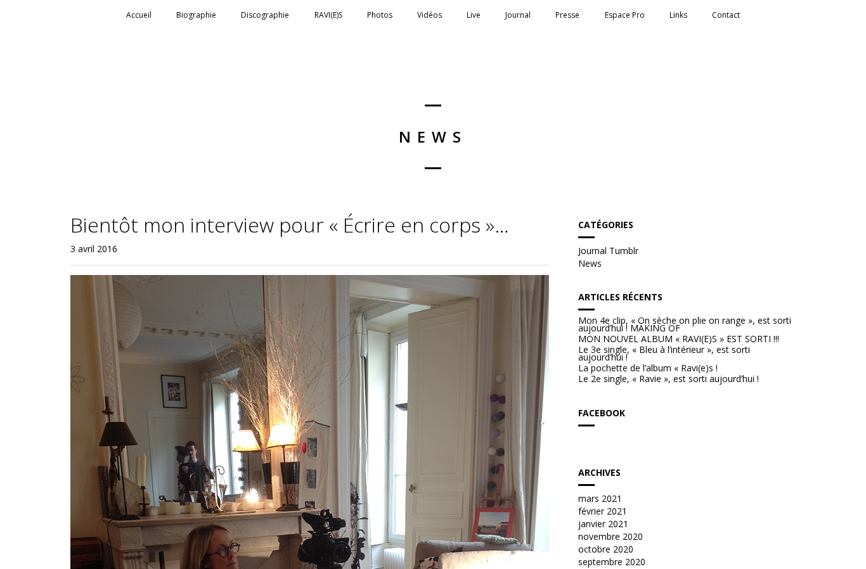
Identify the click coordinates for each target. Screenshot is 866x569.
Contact (726, 15)
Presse (567, 15)
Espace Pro (625, 15)
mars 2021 (600, 498)
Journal (518, 15)
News (590, 263)
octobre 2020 (605, 549)
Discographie (265, 15)
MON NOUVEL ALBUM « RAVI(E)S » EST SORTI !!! (678, 339)
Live (474, 15)
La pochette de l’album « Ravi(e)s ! (648, 368)
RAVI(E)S (328, 15)
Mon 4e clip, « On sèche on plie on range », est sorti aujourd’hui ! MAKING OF (684, 324)
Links (678, 15)
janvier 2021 (603, 524)
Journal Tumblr (608, 251)
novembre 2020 (610, 536)
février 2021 (602, 511)
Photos (379, 15)
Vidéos (429, 15)
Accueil (139, 15)
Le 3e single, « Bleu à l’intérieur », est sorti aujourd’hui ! (664, 353)
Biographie (196, 15)
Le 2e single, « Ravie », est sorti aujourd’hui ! (668, 379)
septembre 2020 (611, 562)
